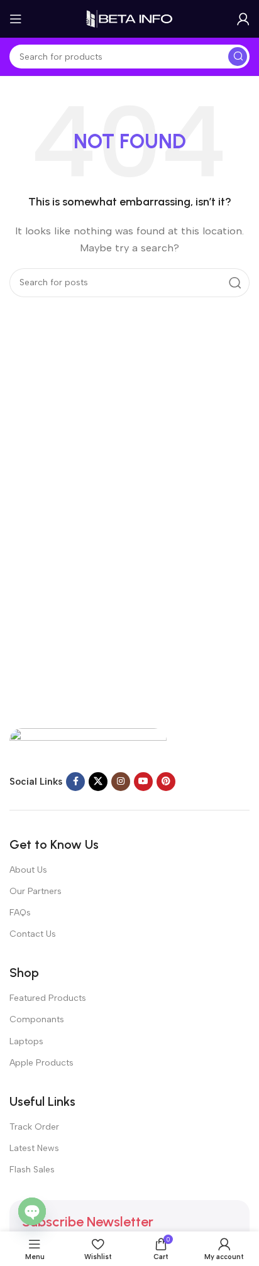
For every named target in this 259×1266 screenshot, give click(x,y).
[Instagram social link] (120, 781)
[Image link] (88, 742)
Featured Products (47, 998)
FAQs (20, 912)
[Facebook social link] (75, 781)
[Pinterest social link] (166, 781)
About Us (28, 870)
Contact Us (32, 934)
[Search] (237, 56)
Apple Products (41, 1062)
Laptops (26, 1041)
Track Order (34, 1126)
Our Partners (35, 891)
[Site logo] (129, 18)
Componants (36, 1019)
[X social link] (98, 781)
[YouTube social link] (143, 781)
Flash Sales (32, 1169)
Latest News (34, 1148)
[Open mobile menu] (15, 18)
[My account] (243, 18)
